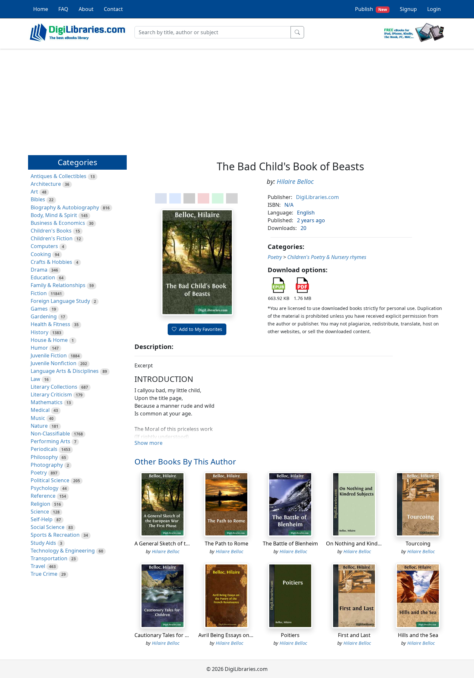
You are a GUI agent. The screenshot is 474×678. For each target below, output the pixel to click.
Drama (39, 269)
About (86, 9)
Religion (40, 503)
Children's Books (51, 230)
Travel (38, 566)
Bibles (38, 199)
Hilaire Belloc (295, 181)
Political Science (50, 480)
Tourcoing (418, 543)
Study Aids (43, 542)
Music (38, 418)
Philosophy (44, 457)
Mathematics (47, 402)
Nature (39, 425)
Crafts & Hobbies (51, 261)
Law (35, 379)
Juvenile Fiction (49, 355)
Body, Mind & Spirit (54, 215)
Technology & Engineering (63, 550)
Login (434, 9)
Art (34, 191)
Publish (371, 9)
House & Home (49, 340)
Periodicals (44, 449)
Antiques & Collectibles (58, 176)
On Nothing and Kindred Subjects (367, 543)
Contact (113, 9)
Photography (47, 464)
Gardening (44, 316)
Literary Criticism (51, 394)
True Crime (44, 573)
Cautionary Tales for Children (169, 635)
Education (43, 277)
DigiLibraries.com (317, 197)
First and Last (354, 635)
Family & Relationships (58, 285)
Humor (39, 347)
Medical (40, 410)
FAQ (63, 9)
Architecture (46, 183)
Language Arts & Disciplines (65, 370)
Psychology (44, 488)
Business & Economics (58, 222)
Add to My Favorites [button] (200, 329)
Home (40, 9)
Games (39, 308)
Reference (43, 495)
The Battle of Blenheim (290, 543)
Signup (408, 9)
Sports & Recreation (55, 534)
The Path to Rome (226, 543)
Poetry (39, 472)
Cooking (41, 254)
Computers (44, 246)
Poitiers (290, 635)
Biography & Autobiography (65, 207)
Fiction (39, 293)
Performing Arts (50, 441)
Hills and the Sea (418, 635)
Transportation (49, 558)
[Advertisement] (237, 99)
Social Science (47, 527)
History (39, 332)
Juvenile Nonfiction (53, 363)
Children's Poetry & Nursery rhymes (326, 257)
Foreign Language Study (60, 300)
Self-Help (42, 519)
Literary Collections (54, 386)
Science (40, 511)
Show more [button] (148, 442)
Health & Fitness (50, 324)
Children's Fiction (52, 238)
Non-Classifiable (50, 433)
